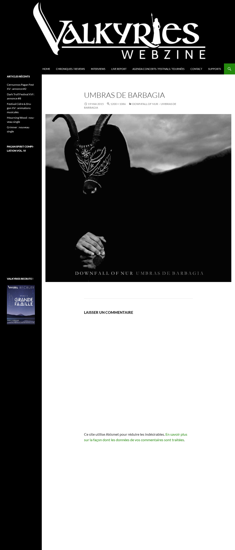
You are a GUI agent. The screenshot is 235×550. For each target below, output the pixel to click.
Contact (196, 68)
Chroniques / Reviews (70, 68)
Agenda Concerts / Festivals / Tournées (158, 68)
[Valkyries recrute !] (21, 304)
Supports (214, 68)
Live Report (118, 68)
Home (46, 68)
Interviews (98, 68)
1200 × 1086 (118, 104)
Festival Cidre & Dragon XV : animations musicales (19, 108)
